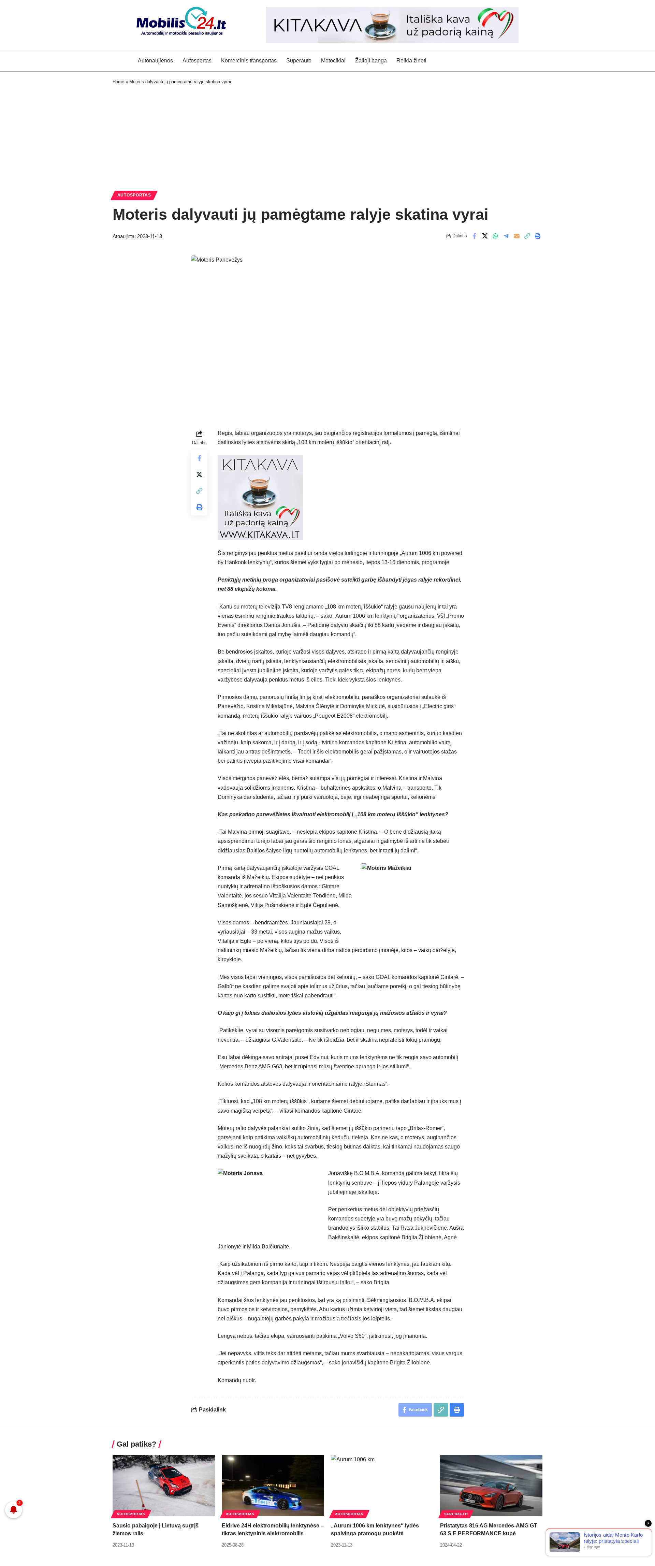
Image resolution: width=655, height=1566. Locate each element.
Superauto (456, 1514)
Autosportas (134, 195)
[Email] (516, 236)
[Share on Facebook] (474, 236)
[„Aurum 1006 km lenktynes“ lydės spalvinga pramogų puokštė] (382, 1485)
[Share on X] (485, 236)
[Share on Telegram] (506, 236)
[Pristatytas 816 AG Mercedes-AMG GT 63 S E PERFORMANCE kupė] (491, 1485)
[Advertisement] (327, 136)
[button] (527, 236)
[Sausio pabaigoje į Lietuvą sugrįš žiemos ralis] (164, 1485)
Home (118, 81)
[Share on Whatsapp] (495, 236)
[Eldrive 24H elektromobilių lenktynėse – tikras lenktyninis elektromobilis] (273, 1485)
